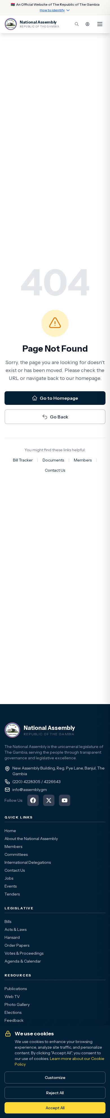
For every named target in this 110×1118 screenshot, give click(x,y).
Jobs (9, 878)
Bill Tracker (23, 460)
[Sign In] (87, 24)
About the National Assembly (31, 838)
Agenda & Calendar (23, 961)
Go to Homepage (59, 398)
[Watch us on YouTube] (64, 800)
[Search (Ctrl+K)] (77, 24)
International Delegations (28, 862)
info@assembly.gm (29, 789)
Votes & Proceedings (24, 953)
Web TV (12, 996)
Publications (16, 988)
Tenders (12, 894)
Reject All (55, 1092)
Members (83, 460)
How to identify (52, 10)
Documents (53, 460)
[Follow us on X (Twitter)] (48, 800)
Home (10, 830)
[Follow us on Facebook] (33, 800)
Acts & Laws (16, 929)
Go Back (59, 417)
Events (11, 886)
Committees (16, 854)
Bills (8, 921)
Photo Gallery (17, 1004)
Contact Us (55, 470)
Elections (13, 1012)
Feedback (14, 1020)
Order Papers (17, 945)
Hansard (12, 937)
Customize (55, 1077)
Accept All (55, 1107)
